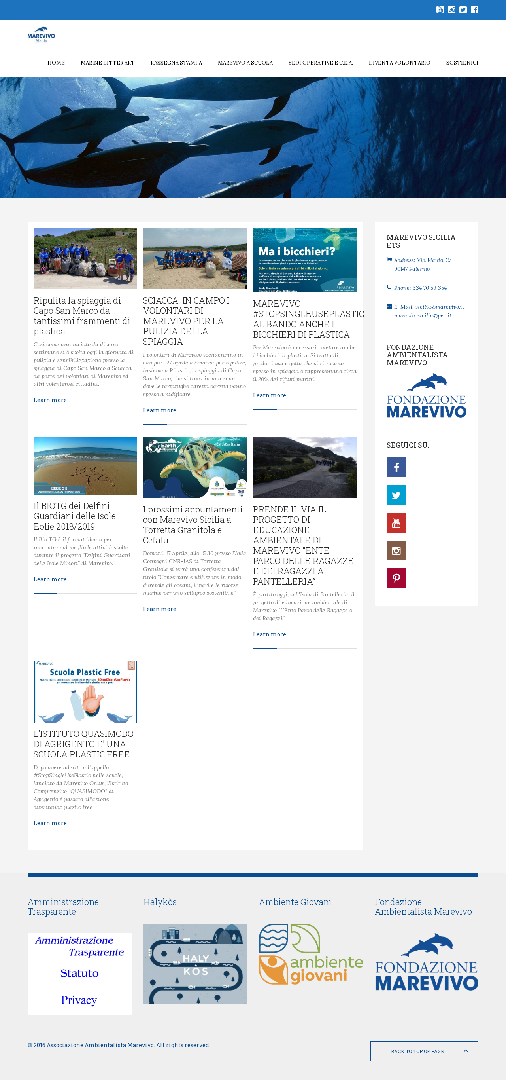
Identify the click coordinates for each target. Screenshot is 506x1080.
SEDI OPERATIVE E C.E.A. (321, 62)
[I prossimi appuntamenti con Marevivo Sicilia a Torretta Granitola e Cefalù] (195, 467)
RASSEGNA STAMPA (176, 62)
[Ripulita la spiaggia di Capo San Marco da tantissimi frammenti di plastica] (85, 258)
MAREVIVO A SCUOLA (245, 62)
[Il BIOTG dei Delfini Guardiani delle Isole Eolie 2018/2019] (85, 466)
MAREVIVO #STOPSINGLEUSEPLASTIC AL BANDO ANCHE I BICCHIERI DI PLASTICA (308, 319)
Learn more (50, 400)
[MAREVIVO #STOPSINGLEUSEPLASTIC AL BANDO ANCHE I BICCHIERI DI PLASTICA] (305, 260)
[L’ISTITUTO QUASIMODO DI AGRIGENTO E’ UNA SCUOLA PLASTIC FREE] (85, 691)
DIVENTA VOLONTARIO (399, 62)
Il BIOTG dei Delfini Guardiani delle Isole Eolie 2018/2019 (75, 516)
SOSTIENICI (462, 62)
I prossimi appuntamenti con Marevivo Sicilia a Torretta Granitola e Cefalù (193, 524)
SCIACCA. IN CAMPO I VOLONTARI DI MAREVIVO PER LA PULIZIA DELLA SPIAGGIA (186, 320)
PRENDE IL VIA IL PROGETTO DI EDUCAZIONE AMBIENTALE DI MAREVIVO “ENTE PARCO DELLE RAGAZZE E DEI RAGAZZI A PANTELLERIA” (303, 545)
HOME (56, 62)
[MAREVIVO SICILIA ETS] (47, 34)
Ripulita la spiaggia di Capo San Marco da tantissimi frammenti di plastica (82, 315)
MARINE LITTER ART (108, 62)
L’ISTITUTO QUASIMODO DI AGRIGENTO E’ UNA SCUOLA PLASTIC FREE (84, 744)
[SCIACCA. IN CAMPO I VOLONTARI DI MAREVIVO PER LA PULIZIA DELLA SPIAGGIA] (195, 258)
